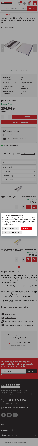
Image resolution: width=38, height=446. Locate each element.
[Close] (35, 214)
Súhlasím (26, 228)
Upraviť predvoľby (10, 228)
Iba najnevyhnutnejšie (12, 233)
